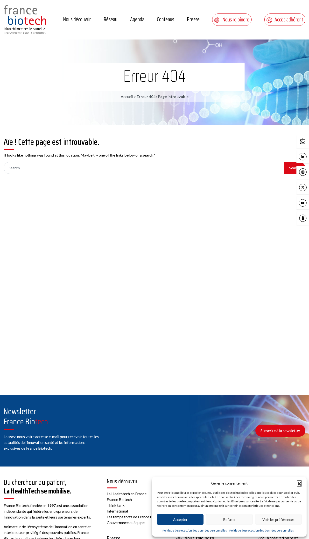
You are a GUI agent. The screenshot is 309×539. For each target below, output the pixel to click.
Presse (193, 19)
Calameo (308, 218)
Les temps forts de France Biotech (135, 516)
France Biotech (119, 499)
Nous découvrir (77, 19)
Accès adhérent (288, 19)
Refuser (229, 519)
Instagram (308, 171)
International (117, 511)
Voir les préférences (278, 519)
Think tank (116, 505)
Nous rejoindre (235, 19)
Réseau (110, 19)
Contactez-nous (308, 141)
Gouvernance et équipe (126, 522)
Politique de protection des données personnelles (194, 530)
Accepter (180, 519)
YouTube (308, 202)
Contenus (165, 19)
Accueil (127, 96)
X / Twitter (308, 187)
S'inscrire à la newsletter (280, 430)
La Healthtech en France (127, 493)
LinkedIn (308, 156)
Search (294, 167)
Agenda (137, 19)
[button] (299, 483)
